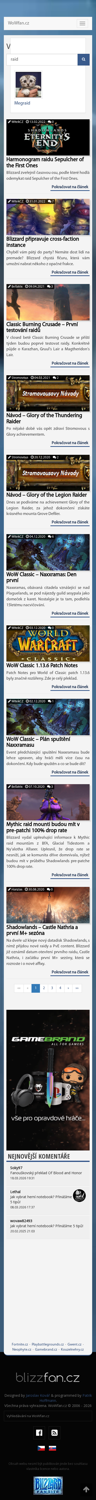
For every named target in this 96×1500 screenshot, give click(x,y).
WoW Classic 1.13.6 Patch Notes (42, 665)
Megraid (22, 103)
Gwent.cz (74, 1345)
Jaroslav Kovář (38, 1395)
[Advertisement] (48, 1294)
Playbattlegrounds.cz (48, 1345)
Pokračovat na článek (70, 187)
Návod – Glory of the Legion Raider (46, 495)
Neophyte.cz (21, 1350)
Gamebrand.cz (46, 1350)
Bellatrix (17, 286)
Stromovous (19, 378)
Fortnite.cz (20, 1345)
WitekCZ (17, 122)
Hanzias (16, 889)
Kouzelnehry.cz (72, 1350)
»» (77, 988)
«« (18, 988)
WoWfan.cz (18, 23)
